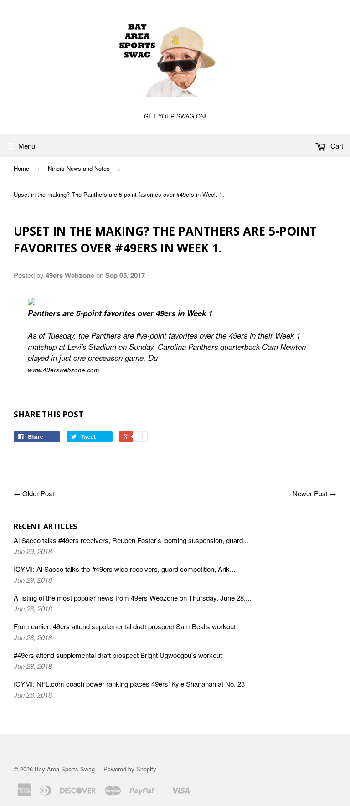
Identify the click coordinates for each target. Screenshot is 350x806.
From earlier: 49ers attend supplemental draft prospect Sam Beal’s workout (125, 626)
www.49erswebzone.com (63, 369)
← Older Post (34, 493)
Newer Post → (314, 493)
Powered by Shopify (129, 769)
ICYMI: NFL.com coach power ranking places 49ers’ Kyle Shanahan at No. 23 (129, 683)
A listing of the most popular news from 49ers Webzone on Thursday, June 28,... (132, 597)
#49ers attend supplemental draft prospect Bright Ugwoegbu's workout (118, 655)
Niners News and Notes (79, 168)
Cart (336, 145)
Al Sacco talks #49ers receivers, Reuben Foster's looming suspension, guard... (131, 540)
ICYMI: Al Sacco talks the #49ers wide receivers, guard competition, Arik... (124, 569)
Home (21, 168)
